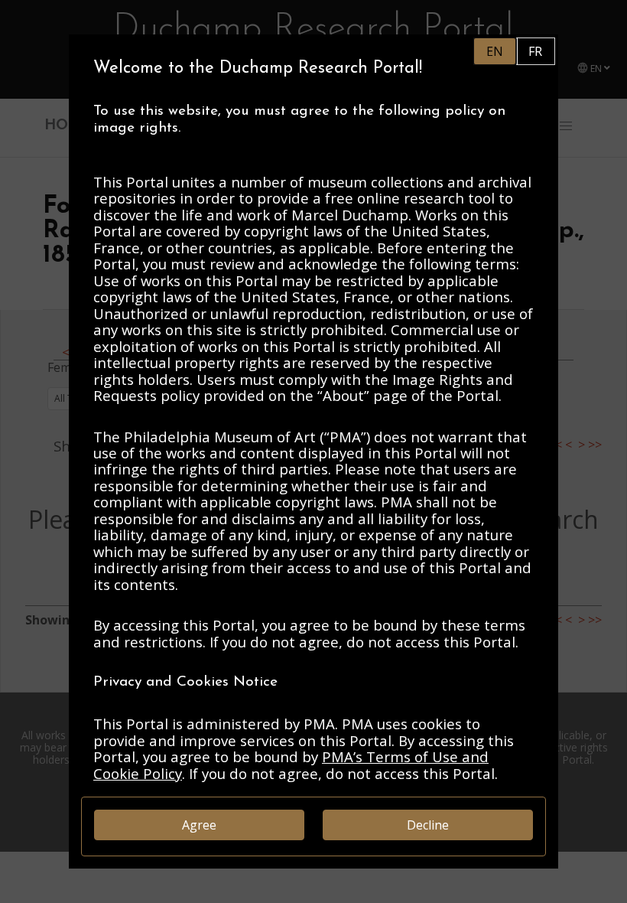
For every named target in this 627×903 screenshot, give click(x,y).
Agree (199, 825)
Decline (428, 825)
